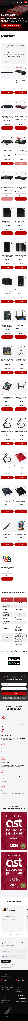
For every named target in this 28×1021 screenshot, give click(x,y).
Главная (3, 33)
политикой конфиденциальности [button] (7, 966)
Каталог (5, 980)
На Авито (8, 913)
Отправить (6, 961)
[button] (11, 25)
